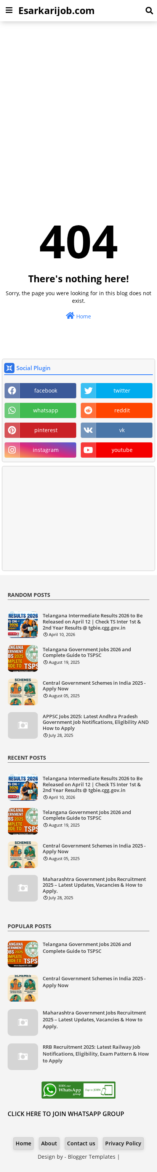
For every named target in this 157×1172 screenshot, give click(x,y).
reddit (122, 410)
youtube (122, 449)
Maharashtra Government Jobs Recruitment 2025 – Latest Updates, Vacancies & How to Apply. (94, 885)
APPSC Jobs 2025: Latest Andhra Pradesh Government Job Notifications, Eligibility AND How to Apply (96, 723)
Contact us (81, 1143)
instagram (46, 449)
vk (122, 430)
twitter (122, 390)
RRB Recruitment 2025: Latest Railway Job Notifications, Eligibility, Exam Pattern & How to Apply (96, 1053)
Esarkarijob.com (56, 10)
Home (83, 316)
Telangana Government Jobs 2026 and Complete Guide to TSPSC (87, 652)
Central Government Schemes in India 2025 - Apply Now (94, 686)
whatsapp (45, 410)
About (49, 1143)
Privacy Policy (123, 1143)
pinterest (46, 430)
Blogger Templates (91, 1156)
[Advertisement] (78, 107)
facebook (45, 390)
